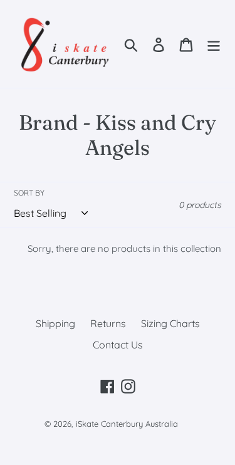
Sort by (29, 192)
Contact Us (118, 344)
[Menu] (213, 43)
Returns (108, 323)
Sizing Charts (170, 323)
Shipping (55, 323)
